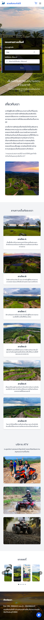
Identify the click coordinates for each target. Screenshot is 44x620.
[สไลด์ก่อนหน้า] (16, 91)
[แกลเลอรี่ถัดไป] (40, 573)
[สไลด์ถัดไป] (28, 91)
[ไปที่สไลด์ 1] (19, 90)
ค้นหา (22, 68)
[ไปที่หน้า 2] (20, 584)
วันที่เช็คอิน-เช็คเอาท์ (11, 57)
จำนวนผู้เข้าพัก (9, 47)
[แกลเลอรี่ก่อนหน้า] (4, 573)
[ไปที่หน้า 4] (23, 584)
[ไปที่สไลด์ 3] (22, 90)
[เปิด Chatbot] (38, 614)
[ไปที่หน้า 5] (25, 584)
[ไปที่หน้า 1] (18, 584)
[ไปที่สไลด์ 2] (21, 90)
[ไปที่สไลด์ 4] (24, 90)
